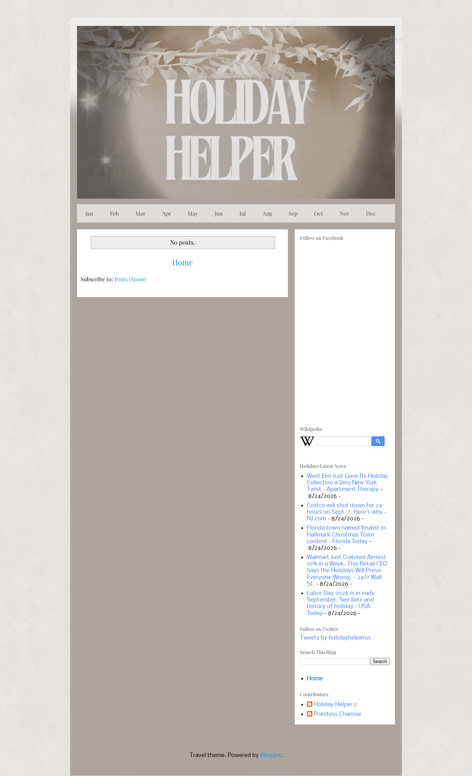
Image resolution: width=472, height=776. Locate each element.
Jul (242, 213)
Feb (114, 213)
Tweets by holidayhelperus (335, 638)
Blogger (270, 755)
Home (182, 262)
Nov (344, 213)
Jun (219, 213)
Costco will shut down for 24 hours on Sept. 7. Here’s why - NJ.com (346, 512)
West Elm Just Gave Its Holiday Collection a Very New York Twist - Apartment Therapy (347, 483)
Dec (371, 213)
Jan (89, 213)
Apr (166, 213)
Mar (140, 213)
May (193, 213)
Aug (267, 213)
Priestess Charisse (337, 714)
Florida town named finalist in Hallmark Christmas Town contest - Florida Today (346, 535)
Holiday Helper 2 (335, 704)
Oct (318, 213)
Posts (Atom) (130, 279)
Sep (293, 213)
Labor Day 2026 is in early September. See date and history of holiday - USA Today (341, 603)
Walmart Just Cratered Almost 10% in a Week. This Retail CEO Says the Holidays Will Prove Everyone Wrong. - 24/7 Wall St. (347, 570)
